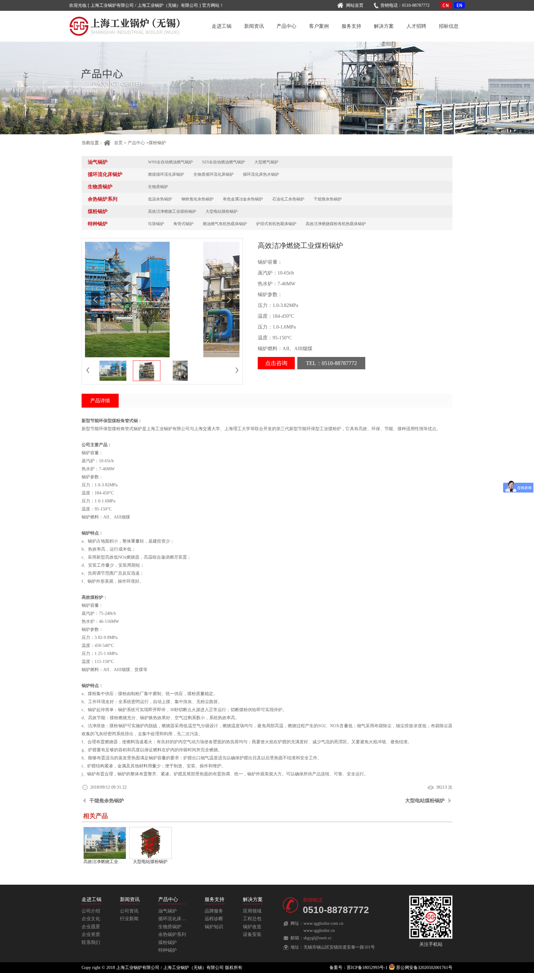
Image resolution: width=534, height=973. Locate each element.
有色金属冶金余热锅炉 (243, 199)
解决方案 (384, 26)
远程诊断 (214, 918)
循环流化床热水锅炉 (261, 174)
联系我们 (91, 942)
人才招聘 (416, 26)
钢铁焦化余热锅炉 (197, 199)
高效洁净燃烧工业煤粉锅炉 (172, 211)
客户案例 (319, 26)
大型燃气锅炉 (266, 162)
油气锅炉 (98, 162)
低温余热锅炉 (160, 199)
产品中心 (286, 26)
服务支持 (351, 26)
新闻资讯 (254, 26)
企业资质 (91, 934)
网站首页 (354, 5)
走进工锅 (221, 26)
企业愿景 (91, 926)
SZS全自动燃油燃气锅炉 (223, 162)
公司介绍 (91, 910)
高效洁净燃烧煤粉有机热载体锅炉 (336, 223)
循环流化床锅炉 (105, 174)
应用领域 (252, 910)
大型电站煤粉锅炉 (222, 211)
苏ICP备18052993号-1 (367, 967)
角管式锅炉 (183, 223)
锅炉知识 (214, 926)
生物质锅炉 (100, 186)
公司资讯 (129, 910)
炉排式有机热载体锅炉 (276, 223)
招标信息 (449, 26)
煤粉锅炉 (157, 142)
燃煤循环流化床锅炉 (166, 174)
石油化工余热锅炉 (288, 199)
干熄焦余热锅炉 (328, 199)
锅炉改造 (252, 926)
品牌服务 (214, 910)
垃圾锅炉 (156, 223)
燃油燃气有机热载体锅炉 (225, 223)
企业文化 (91, 918)
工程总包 (252, 918)
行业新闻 (129, 918)
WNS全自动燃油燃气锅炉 (170, 162)
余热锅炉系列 (102, 199)
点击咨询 (276, 363)
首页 (118, 142)
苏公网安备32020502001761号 (423, 967)
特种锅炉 (98, 223)
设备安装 (252, 934)
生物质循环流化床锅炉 (213, 174)
